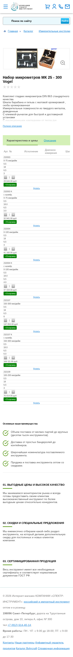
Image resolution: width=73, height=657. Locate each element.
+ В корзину (10, 185)
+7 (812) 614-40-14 (19, 625)
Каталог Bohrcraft (26, 648)
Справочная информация (54, 648)
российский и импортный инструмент (47, 601)
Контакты (8, 642)
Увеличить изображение (62, 62)
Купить (36, 188)
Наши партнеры (24, 642)
